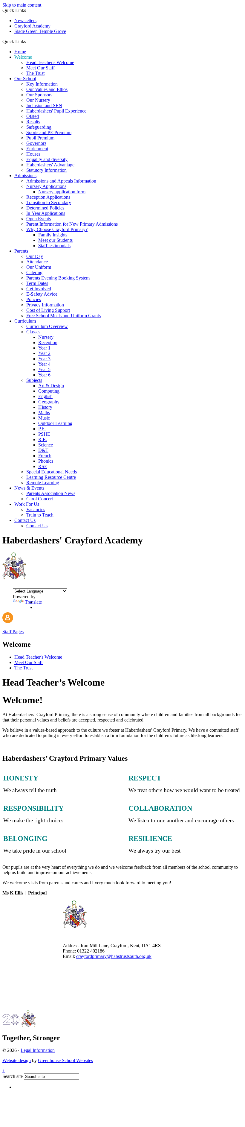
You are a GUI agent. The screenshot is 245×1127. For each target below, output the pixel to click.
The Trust (35, 73)
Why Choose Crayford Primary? (57, 229)
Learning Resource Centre (51, 477)
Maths (44, 412)
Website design (16, 1060)
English (45, 396)
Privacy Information (45, 304)
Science (45, 444)
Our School (25, 78)
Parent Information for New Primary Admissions (72, 224)
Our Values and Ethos (47, 89)
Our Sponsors (39, 94)
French (44, 455)
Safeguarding (38, 127)
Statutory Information (46, 170)
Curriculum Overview (47, 326)
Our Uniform (38, 267)
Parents (21, 250)
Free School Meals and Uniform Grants (63, 315)
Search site (12, 1076)
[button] (28, 41)
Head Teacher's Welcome (50, 62)
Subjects (34, 380)
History (45, 407)
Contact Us (25, 520)
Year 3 (44, 358)
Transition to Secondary (48, 202)
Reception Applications (48, 197)
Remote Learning (42, 482)
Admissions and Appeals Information (61, 180)
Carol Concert (39, 498)
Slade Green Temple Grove (40, 31)
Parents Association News (50, 493)
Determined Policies (45, 207)
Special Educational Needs (51, 471)
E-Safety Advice (41, 294)
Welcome (23, 57)
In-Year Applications (45, 213)
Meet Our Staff (40, 67)
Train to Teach (39, 514)
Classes (33, 331)
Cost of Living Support (48, 310)
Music (44, 417)
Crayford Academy (32, 25)
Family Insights (52, 234)
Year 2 (44, 353)
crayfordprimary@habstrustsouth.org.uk (113, 956)
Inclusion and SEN (44, 105)
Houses (33, 154)
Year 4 (44, 364)
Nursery (45, 337)
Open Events (38, 218)
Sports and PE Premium (48, 132)
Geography (48, 401)
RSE (42, 466)
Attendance (37, 261)
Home (20, 51)
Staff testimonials (54, 245)
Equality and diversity (47, 159)
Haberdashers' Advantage (50, 164)
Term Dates (37, 283)
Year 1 (44, 347)
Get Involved (38, 288)
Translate (33, 601)
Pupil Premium (40, 137)
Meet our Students (55, 240)
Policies (33, 299)
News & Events (29, 487)
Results (33, 121)
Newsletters (25, 20)
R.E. (42, 439)
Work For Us (26, 504)
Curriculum (25, 320)
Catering (34, 272)
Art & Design (51, 385)
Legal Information (38, 1050)
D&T (43, 450)
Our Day (34, 256)
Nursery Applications (46, 186)
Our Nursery (38, 100)
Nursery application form (61, 191)
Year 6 (44, 374)
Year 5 (44, 369)
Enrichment (37, 148)
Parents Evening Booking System (58, 277)
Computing (48, 391)
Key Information (42, 83)
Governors (36, 143)
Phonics (45, 461)
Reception (47, 342)
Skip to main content (21, 4)
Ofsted (32, 116)
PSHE (44, 434)
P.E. (42, 428)
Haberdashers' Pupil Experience (56, 110)
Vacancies (35, 509)
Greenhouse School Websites (65, 1060)
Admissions (25, 175)
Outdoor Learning (55, 423)
